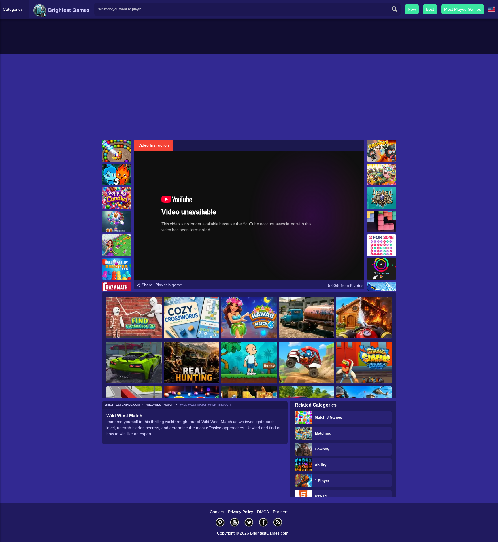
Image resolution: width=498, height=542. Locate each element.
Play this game (168, 285)
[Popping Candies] (116, 198)
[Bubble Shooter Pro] (116, 269)
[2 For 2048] (381, 245)
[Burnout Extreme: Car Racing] (134, 363)
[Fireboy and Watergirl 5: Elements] (116, 174)
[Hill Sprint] (306, 363)
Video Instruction (153, 145)
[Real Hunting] (191, 363)
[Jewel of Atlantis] (381, 198)
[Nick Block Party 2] (381, 174)
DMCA (263, 511)
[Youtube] (234, 522)
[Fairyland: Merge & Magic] (116, 245)
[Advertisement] (249, 96)
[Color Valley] (381, 269)
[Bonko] (249, 363)
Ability (320, 465)
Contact (217, 511)
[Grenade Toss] (381, 151)
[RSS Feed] (278, 522)
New (412, 9)
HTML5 (321, 496)
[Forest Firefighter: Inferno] (364, 318)
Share (146, 285)
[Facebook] (263, 522)
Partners (280, 511)
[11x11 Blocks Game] (381, 221)
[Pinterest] (220, 522)
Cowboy (322, 449)
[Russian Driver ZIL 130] (306, 318)
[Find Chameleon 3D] (134, 318)
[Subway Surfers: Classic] (364, 363)
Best (430, 9)
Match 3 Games (328, 417)
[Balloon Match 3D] (116, 221)
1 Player (322, 481)
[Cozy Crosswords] (191, 318)
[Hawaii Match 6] (249, 318)
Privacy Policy (240, 511)
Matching (323, 433)
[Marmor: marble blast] (116, 151)
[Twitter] (249, 522)
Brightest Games (68, 10)
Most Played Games (462, 9)
